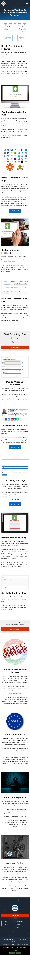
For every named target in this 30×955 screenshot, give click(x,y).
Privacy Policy (7, 939)
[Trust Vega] (3, 3)
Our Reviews (15, 941)
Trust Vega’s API (6, 184)
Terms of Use (23, 939)
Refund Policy (15, 939)
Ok (18, 952)
